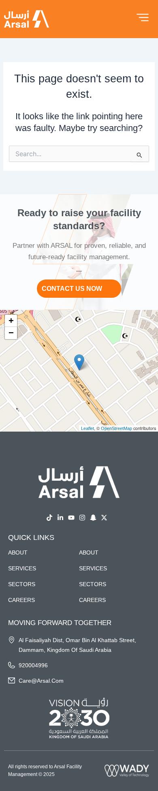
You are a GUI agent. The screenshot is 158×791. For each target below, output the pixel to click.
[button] (79, 362)
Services (22, 568)
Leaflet (87, 428)
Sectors (21, 584)
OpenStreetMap (116, 428)
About (18, 552)
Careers (21, 600)
